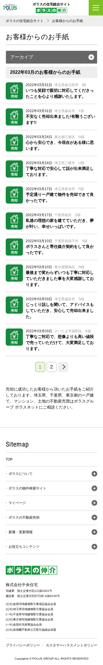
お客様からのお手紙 (67, 21)
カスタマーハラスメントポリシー (71, 645)
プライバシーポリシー (23, 645)
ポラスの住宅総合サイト (24, 21)
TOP (9, 459)
